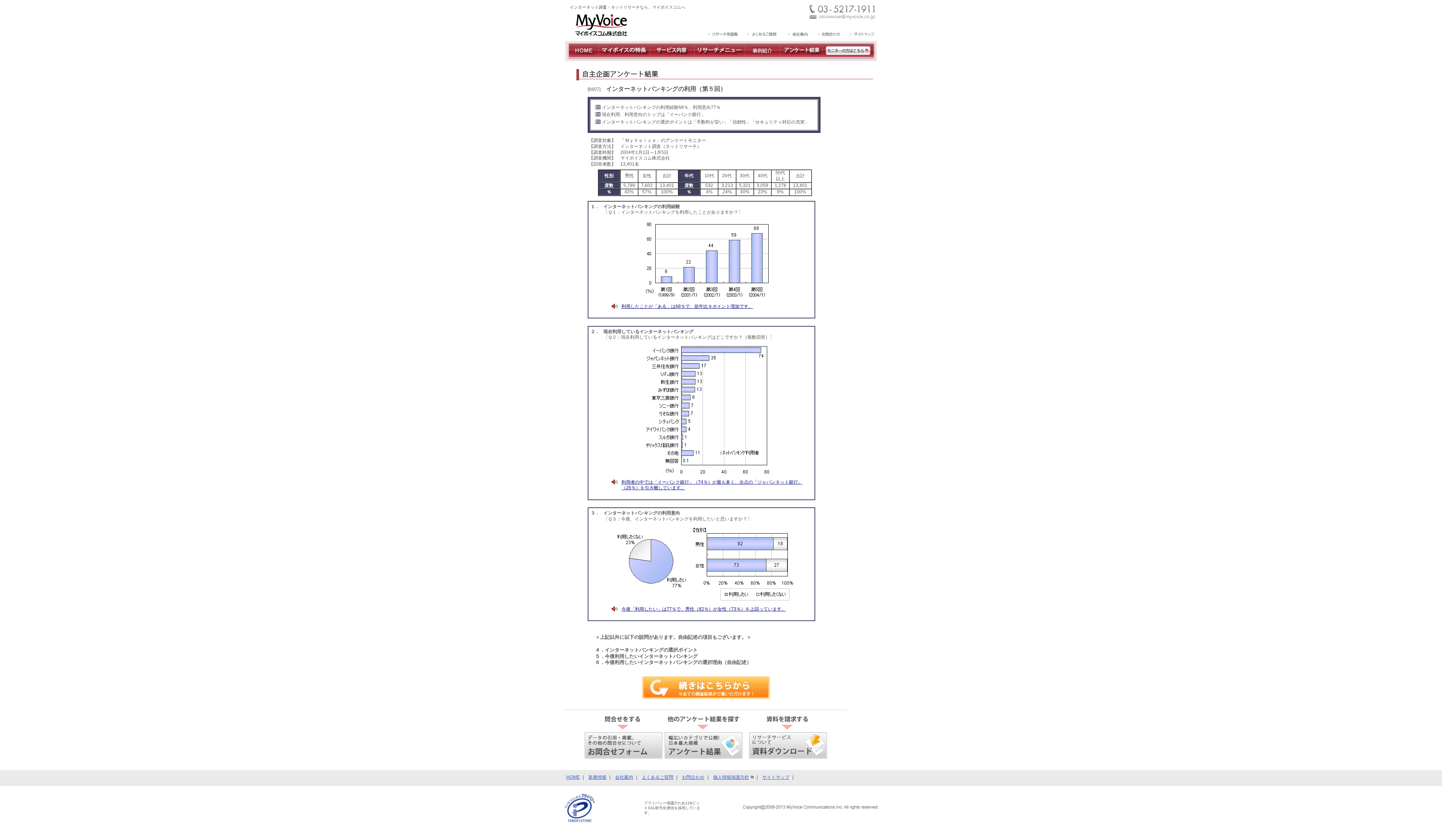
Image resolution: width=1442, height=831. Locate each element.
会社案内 (624, 777)
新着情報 (597, 777)
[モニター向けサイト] (850, 58)
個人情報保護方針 (731, 777)
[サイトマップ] (861, 35)
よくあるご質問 (657, 777)
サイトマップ (775, 777)
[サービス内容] (672, 58)
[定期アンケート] (802, 58)
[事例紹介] (762, 58)
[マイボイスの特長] (624, 58)
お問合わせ (693, 777)
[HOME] (582, 58)
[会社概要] (797, 35)
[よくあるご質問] (762, 35)
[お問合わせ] (829, 35)
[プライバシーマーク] (579, 807)
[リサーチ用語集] (723, 35)
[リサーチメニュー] (719, 58)
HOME (573, 777)
